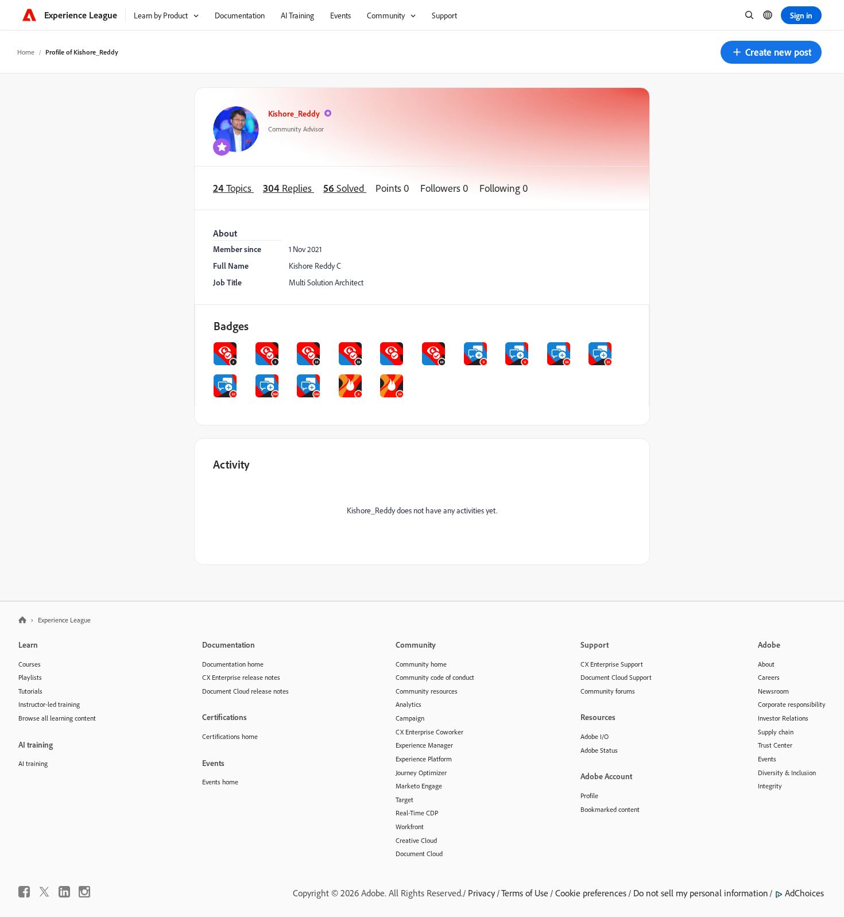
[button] (771, 52)
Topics (233, 187)
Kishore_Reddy (294, 113)
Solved (344, 187)
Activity (231, 464)
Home (25, 52)
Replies (288, 187)
